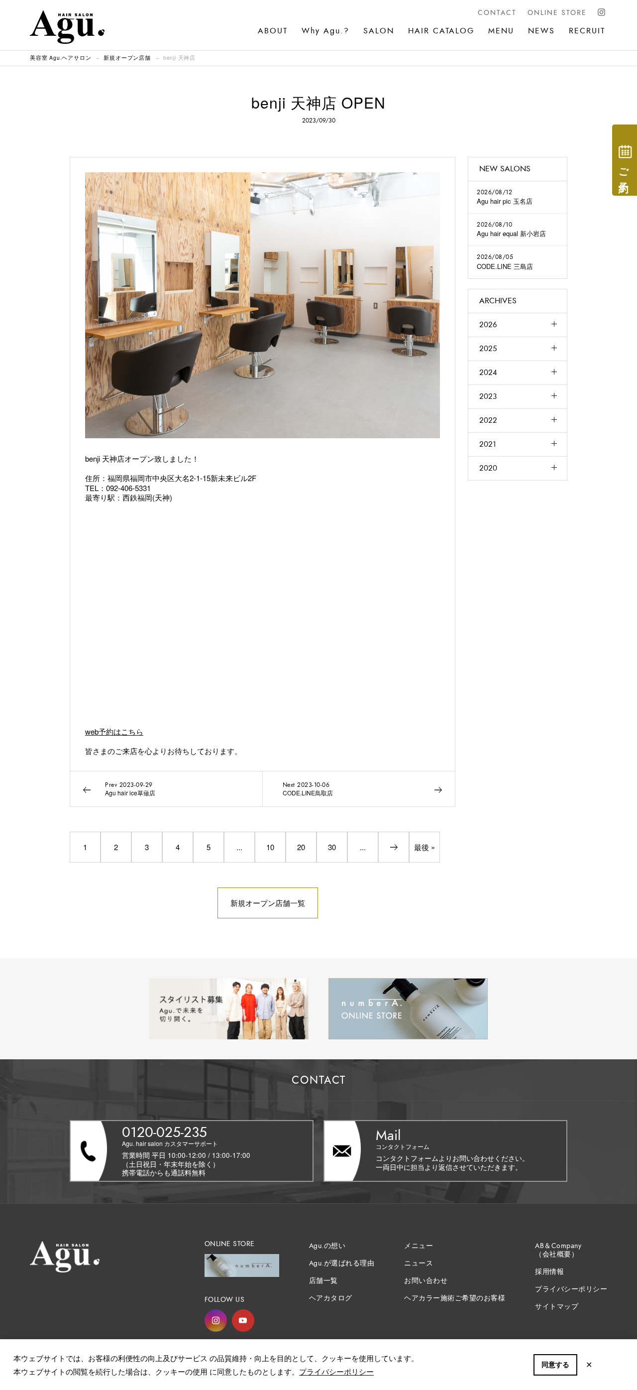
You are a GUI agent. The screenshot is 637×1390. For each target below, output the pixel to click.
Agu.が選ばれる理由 (342, 1263)
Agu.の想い (327, 1246)
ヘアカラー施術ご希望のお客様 (454, 1298)
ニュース (418, 1263)
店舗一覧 (323, 1280)
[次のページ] (393, 847)
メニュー (418, 1246)
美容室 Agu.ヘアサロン (60, 57)
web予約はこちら (114, 731)
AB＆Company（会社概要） (558, 1250)
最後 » (424, 847)
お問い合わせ (425, 1280)
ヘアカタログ (330, 1298)
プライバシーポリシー (336, 1371)
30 (332, 847)
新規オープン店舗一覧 (267, 902)
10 (270, 847)
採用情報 (549, 1271)
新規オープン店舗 (127, 57)
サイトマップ (556, 1306)
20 (301, 847)
